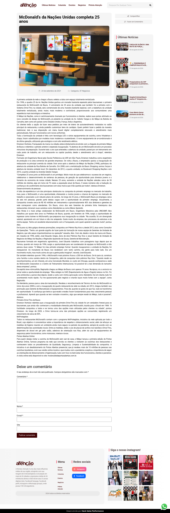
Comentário (22, 377)
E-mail (20, 416)
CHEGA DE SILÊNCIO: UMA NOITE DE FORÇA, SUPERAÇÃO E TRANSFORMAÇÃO (139, 47)
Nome (20, 406)
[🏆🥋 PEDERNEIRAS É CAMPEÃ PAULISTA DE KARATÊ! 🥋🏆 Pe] (130, 493)
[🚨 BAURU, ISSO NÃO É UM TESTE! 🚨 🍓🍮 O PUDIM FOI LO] (146, 462)
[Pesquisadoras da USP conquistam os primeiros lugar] (146, 493)
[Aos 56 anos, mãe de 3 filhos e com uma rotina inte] (115, 478)
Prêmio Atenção (95, 5)
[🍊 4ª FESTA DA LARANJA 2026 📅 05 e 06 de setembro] (115, 493)
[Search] (150, 5)
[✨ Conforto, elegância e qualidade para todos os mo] (146, 478)
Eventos (72, 5)
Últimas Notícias (48, 5)
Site (18, 425)
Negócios (82, 5)
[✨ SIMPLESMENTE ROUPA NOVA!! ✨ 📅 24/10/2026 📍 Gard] (115, 462)
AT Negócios (85, 91)
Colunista (62, 5)
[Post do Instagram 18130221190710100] (130, 478)
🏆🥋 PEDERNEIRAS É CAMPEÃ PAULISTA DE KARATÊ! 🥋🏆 (138, 65)
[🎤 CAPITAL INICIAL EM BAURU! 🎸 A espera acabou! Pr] (130, 462)
